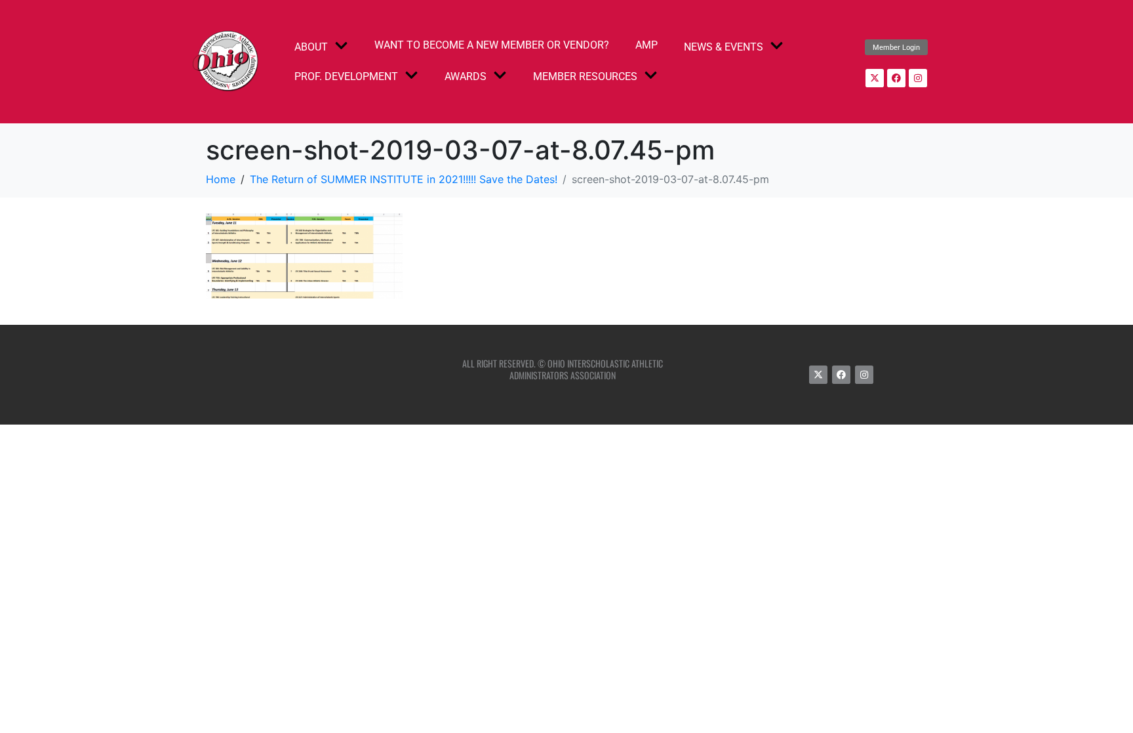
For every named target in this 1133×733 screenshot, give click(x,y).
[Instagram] (918, 78)
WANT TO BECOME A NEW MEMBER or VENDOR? (491, 45)
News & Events (723, 47)
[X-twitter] (874, 78)
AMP (646, 45)
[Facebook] (896, 78)
